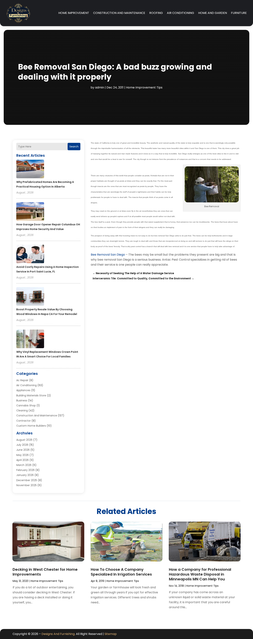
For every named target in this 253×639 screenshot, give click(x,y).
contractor (23, 421)
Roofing (156, 13)
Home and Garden (212, 13)
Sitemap (110, 634)
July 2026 (22, 445)
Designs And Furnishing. (58, 634)
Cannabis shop (26, 405)
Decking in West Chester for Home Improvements (45, 572)
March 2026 (23, 465)
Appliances (23, 390)
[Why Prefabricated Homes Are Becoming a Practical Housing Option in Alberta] (30, 169)
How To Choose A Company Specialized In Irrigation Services (121, 572)
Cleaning (22, 410)
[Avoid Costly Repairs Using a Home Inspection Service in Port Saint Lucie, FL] (30, 254)
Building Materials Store (31, 395)
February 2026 (25, 470)
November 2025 (26, 485)
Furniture (239, 13)
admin (99, 87)
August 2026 (24, 440)
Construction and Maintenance (119, 13)
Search (74, 146)
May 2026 (22, 455)
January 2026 (25, 475)
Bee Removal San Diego (108, 254)
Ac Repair (22, 380)
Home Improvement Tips (144, 87)
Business (21, 400)
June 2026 (23, 450)
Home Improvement (73, 13)
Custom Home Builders (31, 426)
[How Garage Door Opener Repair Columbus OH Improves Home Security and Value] (30, 212)
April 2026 (22, 460)
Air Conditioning (180, 13)
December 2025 (26, 480)
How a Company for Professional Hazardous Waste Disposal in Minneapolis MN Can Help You (200, 574)
